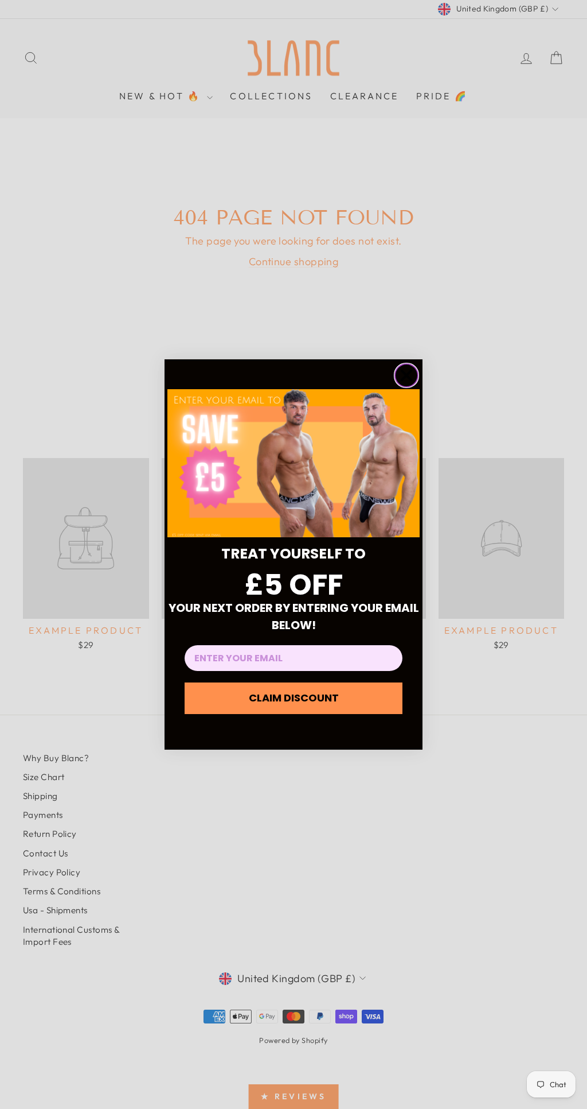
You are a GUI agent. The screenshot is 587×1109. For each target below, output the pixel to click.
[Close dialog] (406, 375)
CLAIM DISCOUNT (294, 698)
